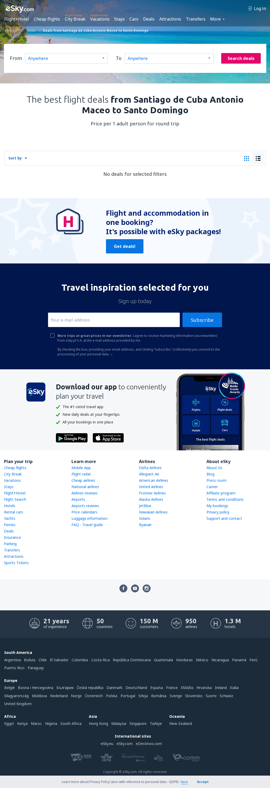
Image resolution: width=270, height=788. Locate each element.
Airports (78, 499)
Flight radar (81, 473)
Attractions (170, 19)
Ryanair (145, 524)
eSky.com (125, 743)
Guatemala (163, 659)
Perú (253, 659)
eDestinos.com (149, 743)
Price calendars (84, 512)
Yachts (9, 518)
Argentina (12, 659)
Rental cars (13, 512)
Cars (133, 19)
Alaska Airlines (151, 499)
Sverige (176, 695)
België (9, 687)
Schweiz (226, 695)
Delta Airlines (150, 467)
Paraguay (36, 667)
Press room (216, 480)
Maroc (36, 723)
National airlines (85, 486)
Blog (210, 473)
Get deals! (125, 246)
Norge (76, 695)
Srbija (143, 695)
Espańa (156, 687)
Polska (111, 695)
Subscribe (202, 320)
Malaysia (118, 723)
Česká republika (90, 687)
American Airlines (153, 480)
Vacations (99, 19)
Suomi (211, 695)
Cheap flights (47, 19)
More (215, 19)
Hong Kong (98, 723)
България (65, 687)
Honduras (184, 659)
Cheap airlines (83, 480)
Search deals (241, 58)
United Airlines (151, 486)
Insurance (12, 537)
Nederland (59, 695)
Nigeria (51, 723)
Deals (149, 19)
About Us (214, 467)
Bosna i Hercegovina (35, 687)
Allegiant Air (149, 473)
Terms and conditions (225, 499)
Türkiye (156, 723)
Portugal (127, 695)
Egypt (9, 723)
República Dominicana (132, 659)
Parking (10, 543)
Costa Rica (100, 659)
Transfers (195, 19)
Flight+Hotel (16, 19)
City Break (75, 19)
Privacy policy (217, 512)
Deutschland (136, 687)
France (172, 687)
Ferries (10, 524)
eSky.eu (107, 743)
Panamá (239, 659)
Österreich (94, 695)
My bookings (217, 505)
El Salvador (59, 659)
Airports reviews (85, 505)
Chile (42, 659)
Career (212, 486)
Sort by (15, 158)
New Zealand (180, 723)
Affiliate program (220, 493)
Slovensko (193, 695)
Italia (234, 687)
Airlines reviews (84, 493)
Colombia (80, 659)
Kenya (22, 723)
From (16, 58)
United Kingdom (18, 703)
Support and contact (224, 518)
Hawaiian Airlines (153, 512)
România (158, 695)
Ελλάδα (187, 687)
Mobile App (81, 467)
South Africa (70, 723)
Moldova (39, 695)
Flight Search (15, 499)
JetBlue (145, 505)
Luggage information (89, 518)
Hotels (9, 505)
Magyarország (16, 695)
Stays (119, 19)
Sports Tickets (16, 562)
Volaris (144, 518)
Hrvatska (204, 687)
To (119, 58)
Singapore (138, 723)
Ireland (221, 687)
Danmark (114, 687)
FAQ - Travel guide (87, 524)
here (184, 782)
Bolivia (29, 659)
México (202, 659)
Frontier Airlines (152, 493)
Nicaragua (220, 659)
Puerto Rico (14, 667)
